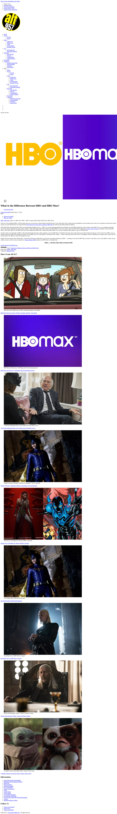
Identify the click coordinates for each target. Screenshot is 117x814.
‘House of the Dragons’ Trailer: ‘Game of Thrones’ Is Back (15, 716)
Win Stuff (6, 53)
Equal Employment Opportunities (12, 780)
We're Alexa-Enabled (9, 7)
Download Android (12, 51)
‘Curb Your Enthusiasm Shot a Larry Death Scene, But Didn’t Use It (18, 428)
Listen (5, 40)
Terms (5, 790)
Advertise (9, 65)
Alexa (8, 44)
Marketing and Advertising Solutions (13, 781)
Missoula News (10, 251)
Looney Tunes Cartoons (93, 228)
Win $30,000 (10, 54)
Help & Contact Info (12, 63)
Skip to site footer (15, 1)
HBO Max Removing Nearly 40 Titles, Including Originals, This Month (19, 313)
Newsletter (6, 60)
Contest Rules (10, 57)
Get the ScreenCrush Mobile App (9, 245)
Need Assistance (8, 784)
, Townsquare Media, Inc (13, 812)
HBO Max (6, 220)
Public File (6, 783)
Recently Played (11, 47)
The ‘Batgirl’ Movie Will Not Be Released (11, 601)
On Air (5, 35)
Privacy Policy (7, 793)
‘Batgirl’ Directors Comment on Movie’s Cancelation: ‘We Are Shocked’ (19, 485)
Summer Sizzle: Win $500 (10, 9)
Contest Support (11, 58)
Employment (10, 67)
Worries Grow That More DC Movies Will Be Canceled (15, 543)
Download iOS (11, 50)
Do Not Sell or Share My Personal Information (15, 797)
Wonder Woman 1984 (30, 240)
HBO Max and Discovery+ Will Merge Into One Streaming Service (18, 370)
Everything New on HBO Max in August (11, 658)
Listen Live (10, 41)
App (5, 48)
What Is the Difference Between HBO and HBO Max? (25, 248)
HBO (2, 220)
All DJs (9, 37)
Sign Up (9, 55)
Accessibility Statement (10, 794)
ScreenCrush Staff (5, 212)
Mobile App (10, 43)
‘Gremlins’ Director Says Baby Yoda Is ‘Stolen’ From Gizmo (16, 773)
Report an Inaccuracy (9, 789)
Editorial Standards (8, 786)
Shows (8, 38)
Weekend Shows (8, 5)
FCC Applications (8, 787)
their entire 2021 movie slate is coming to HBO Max (40, 224)
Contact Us (6, 61)
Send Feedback (11, 64)
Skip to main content (6, 1)
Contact (6, 799)
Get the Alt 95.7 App (9, 8)
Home (5, 34)
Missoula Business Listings (10, 800)
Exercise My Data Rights (10, 796)
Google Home (10, 45)
